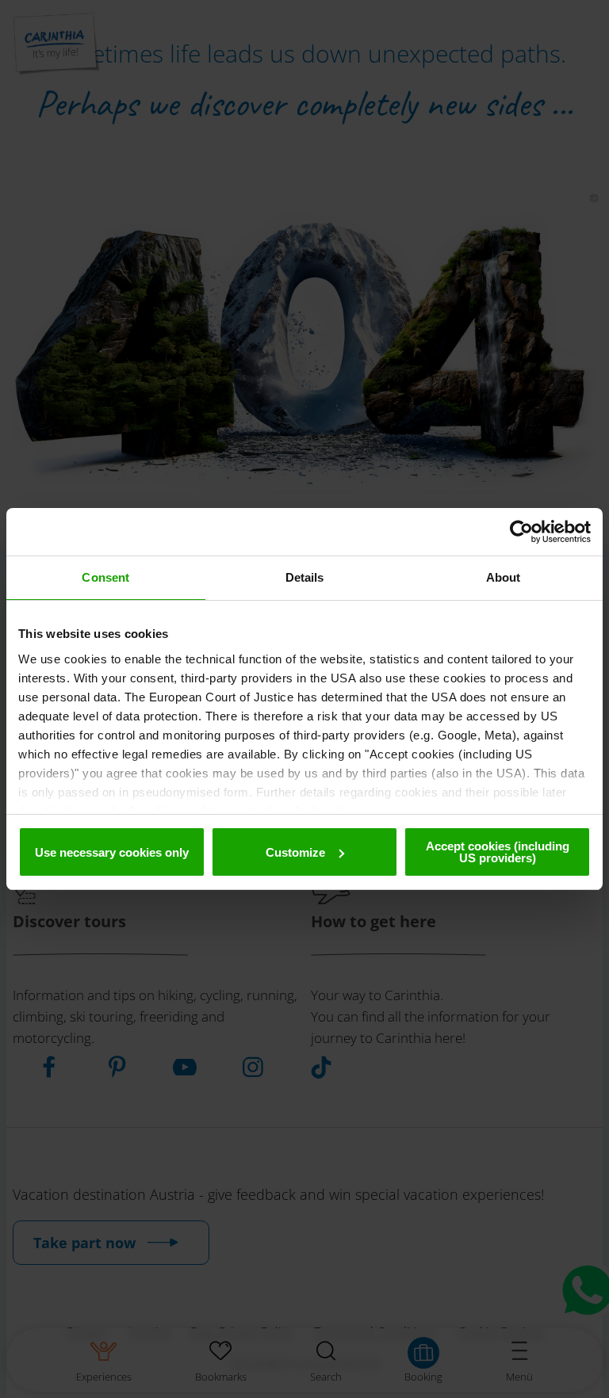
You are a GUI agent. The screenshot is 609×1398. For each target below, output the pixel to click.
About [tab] (503, 577)
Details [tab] (304, 577)
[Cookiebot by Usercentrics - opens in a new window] (521, 532)
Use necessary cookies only (112, 852)
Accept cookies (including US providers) (497, 852)
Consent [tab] (105, 577)
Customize (295, 852)
